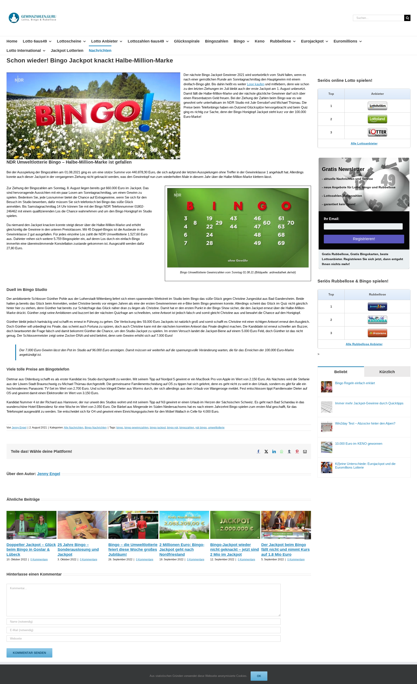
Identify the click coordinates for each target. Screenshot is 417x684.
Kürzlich (387, 372)
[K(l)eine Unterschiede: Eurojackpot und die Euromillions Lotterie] (326, 464)
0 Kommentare (39, 559)
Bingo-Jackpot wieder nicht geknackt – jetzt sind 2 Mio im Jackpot (234, 550)
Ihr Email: (331, 219)
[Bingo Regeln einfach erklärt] (326, 383)
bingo (119, 427)
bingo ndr (172, 427)
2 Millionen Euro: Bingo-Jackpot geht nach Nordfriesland (181, 550)
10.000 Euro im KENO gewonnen (358, 443)
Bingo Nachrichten (96, 427)
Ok (259, 676)
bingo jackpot (158, 427)
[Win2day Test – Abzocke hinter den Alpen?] (326, 424)
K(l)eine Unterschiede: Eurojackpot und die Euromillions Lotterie (365, 465)
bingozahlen (186, 427)
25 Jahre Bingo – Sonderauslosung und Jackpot (78, 550)
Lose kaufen (255, 84)
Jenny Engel (19, 427)
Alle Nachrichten (73, 427)
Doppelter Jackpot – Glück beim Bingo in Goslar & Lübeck (31, 550)
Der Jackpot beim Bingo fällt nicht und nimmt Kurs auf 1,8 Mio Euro (285, 550)
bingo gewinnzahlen (136, 427)
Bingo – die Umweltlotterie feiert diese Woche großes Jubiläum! (132, 550)
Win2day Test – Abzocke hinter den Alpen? (365, 423)
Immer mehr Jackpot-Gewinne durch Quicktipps (369, 403)
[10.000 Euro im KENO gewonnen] (326, 444)
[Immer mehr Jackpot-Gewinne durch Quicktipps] (326, 403)
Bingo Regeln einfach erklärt (355, 383)
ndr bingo (201, 427)
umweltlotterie (216, 427)
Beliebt (340, 372)
